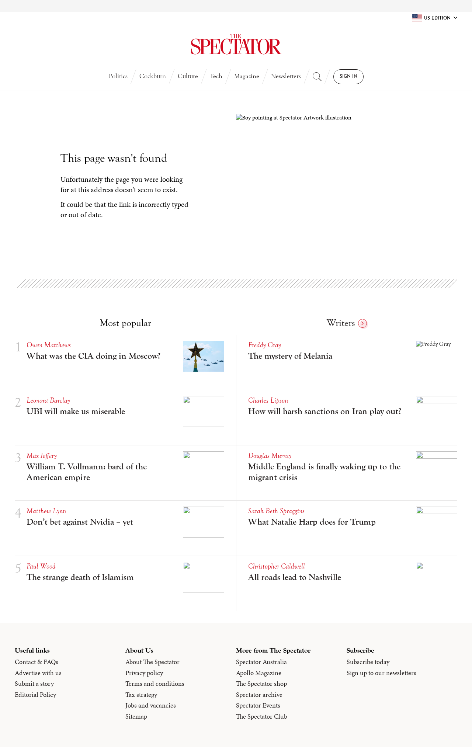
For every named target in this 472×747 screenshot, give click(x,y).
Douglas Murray (269, 455)
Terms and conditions (154, 684)
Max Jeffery (42, 455)
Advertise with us (38, 673)
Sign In (348, 76)
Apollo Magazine (258, 673)
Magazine (246, 76)
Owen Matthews (49, 345)
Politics (118, 76)
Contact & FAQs (36, 662)
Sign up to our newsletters (381, 673)
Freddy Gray (264, 345)
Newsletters (286, 76)
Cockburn (152, 76)
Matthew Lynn (46, 511)
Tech (216, 76)
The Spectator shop (261, 684)
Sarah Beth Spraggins (276, 511)
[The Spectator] (236, 44)
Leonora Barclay (48, 400)
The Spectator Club (261, 716)
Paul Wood (41, 566)
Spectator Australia (261, 662)
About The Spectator (152, 662)
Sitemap (136, 716)
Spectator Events (258, 705)
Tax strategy (141, 695)
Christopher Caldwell (276, 566)
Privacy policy (144, 673)
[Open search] (317, 76)
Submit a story (34, 684)
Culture (188, 76)
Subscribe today (368, 662)
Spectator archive (259, 695)
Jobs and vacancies (150, 705)
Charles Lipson (268, 400)
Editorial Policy (35, 695)
